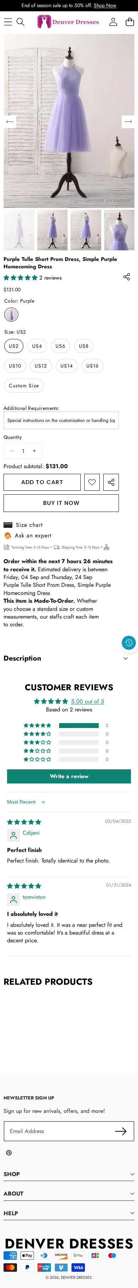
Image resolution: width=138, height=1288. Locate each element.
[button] (129, 659)
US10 (15, 365)
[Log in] (113, 22)
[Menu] (8, 22)
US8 (84, 346)
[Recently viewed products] (129, 643)
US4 (37, 346)
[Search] (20, 22)
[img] (24, 822)
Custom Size (24, 385)
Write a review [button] (69, 776)
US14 (67, 365)
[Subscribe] (121, 1131)
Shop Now (105, 5)
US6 (60, 346)
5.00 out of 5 (87, 701)
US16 (92, 365)
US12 (41, 365)
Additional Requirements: (32, 408)
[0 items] (130, 22)
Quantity (13, 437)
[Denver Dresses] (68, 22)
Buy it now (61, 503)
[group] (19, 230)
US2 (14, 346)
